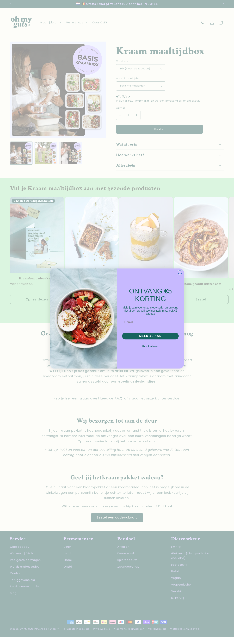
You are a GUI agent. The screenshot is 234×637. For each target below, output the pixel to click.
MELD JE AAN (150, 335)
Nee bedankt (150, 346)
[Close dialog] (180, 272)
